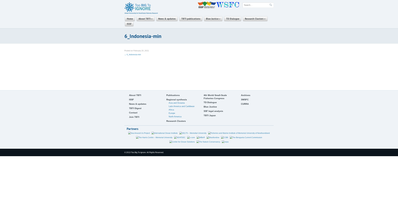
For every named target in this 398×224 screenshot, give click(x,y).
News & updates (167, 18)
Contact (133, 112)
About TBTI (145, 18)
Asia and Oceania (177, 103)
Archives (245, 95)
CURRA (245, 104)
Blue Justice (212, 18)
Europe (172, 113)
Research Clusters (254, 18)
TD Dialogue (232, 18)
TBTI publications (190, 18)
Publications (173, 95)
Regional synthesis (176, 99)
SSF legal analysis (213, 111)
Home (130, 18)
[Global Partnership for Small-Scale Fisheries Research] (141, 13)
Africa (171, 110)
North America (175, 116)
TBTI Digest (135, 108)
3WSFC (245, 99)
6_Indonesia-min (132, 55)
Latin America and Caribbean (181, 106)
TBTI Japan (210, 115)
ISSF (129, 23)
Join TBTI (134, 117)
